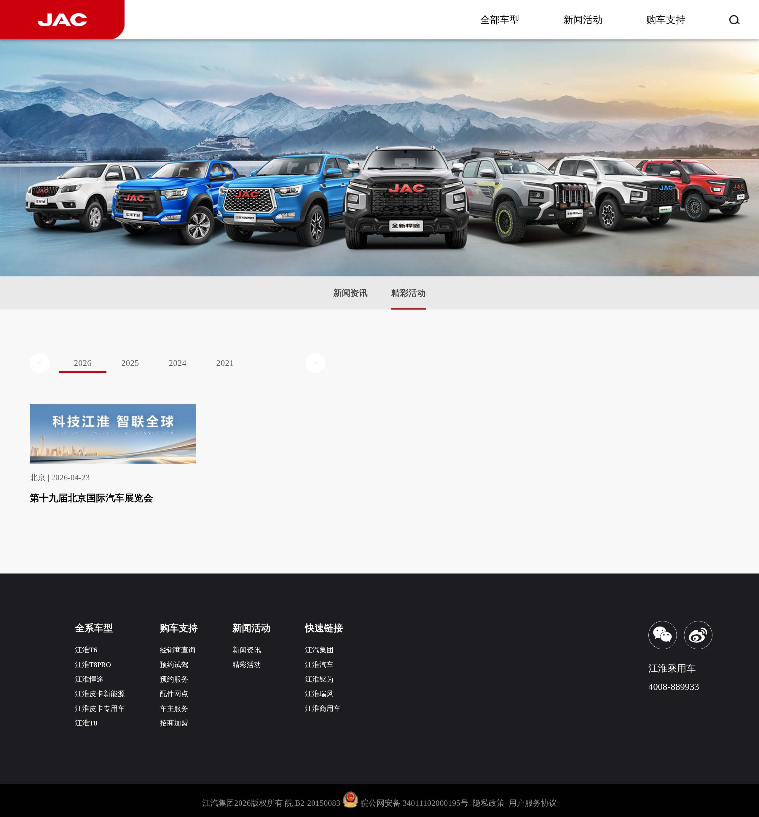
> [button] (315, 363)
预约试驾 (174, 665)
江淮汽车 (319, 665)
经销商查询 (177, 650)
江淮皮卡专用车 (100, 708)
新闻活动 (582, 20)
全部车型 (499, 20)
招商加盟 (174, 723)
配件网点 (174, 694)
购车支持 (665, 20)
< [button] (39, 363)
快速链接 (324, 628)
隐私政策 (489, 803)
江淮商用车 (323, 708)
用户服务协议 (533, 803)
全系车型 (94, 628)
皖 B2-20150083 (313, 803)
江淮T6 (86, 650)
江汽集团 (319, 650)
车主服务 (174, 708)
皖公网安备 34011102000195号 (414, 803)
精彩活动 (408, 293)
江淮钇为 (319, 679)
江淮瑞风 (319, 694)
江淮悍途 (89, 679)
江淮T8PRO (93, 665)
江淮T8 (86, 723)
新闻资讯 (350, 293)
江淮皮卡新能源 (100, 694)
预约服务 (174, 679)
